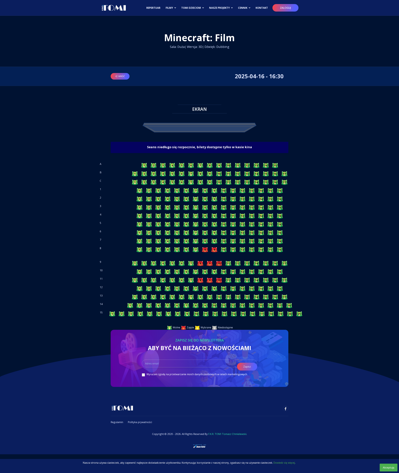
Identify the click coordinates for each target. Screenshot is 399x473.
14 (265, 165)
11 (237, 165)
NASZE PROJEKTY (219, 8)
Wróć (121, 76)
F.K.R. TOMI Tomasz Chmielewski (227, 434)
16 (275, 174)
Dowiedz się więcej (284, 462)
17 (284, 174)
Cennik (243, 8)
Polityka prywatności (140, 422)
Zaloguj (285, 8)
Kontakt (262, 8)
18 (289, 305)
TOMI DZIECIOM (191, 8)
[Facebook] (285, 408)
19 (280, 314)
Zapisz (247, 366)
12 (247, 165)
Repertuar (153, 8)
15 (275, 165)
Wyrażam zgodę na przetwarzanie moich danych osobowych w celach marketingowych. (197, 374)
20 (289, 314)
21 (299, 314)
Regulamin (117, 422)
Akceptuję (388, 467)
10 (228, 165)
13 (256, 165)
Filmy (170, 8)
